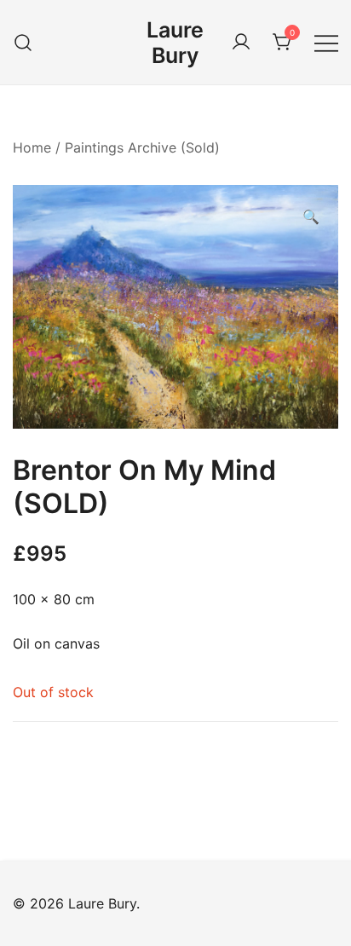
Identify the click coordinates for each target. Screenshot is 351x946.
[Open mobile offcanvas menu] (326, 42)
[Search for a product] (23, 42)
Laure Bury (175, 42)
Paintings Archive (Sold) (142, 147)
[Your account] (241, 43)
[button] (310, 216)
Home (32, 147)
